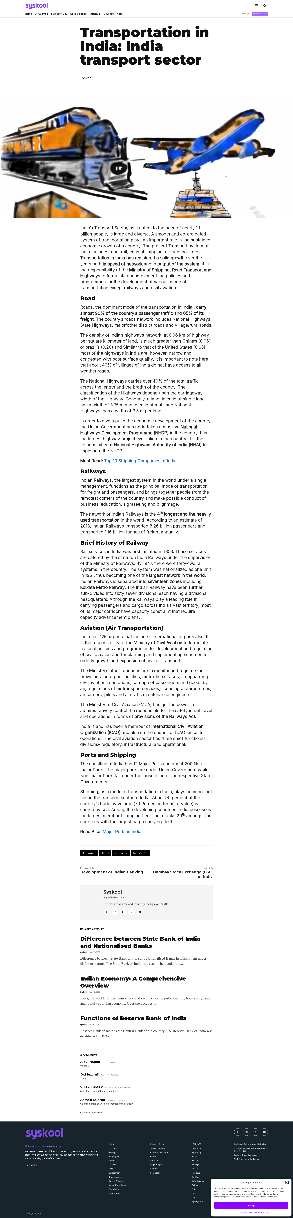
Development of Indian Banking (111, 872)
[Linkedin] (123, 912)
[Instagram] (115, 912)
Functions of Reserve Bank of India (133, 1018)
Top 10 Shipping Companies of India (140, 460)
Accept (251, 1205)
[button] (286, 1182)
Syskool (87, 78)
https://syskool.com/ (113, 897)
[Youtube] (139, 912)
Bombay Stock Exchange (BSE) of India (183, 874)
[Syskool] (84, 6)
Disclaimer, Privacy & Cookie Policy (253, 1212)
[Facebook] (106, 912)
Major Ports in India (122, 831)
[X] (131, 912)
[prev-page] (82, 1044)
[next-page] (87, 1044)
